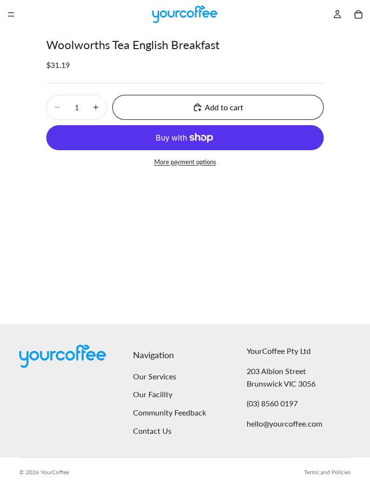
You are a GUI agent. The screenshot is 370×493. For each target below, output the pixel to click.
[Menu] (11, 14)
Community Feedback (169, 412)
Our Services (154, 375)
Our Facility (152, 394)
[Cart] (358, 14)
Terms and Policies (327, 472)
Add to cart (224, 107)
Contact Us (152, 430)
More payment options (185, 162)
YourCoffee (54, 472)
